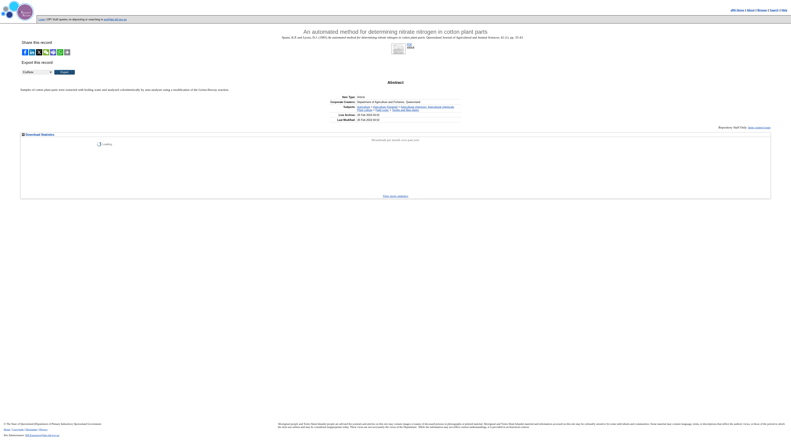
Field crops (382, 110)
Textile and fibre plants (405, 110)
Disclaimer (31, 429)
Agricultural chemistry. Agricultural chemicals (427, 107)
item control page (759, 127)
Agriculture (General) (385, 107)
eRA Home (737, 10)
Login (42, 19)
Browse (762, 10)
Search (774, 10)
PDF (409, 44)
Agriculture (363, 107)
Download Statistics (39, 134)
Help (784, 10)
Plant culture (364, 110)
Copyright (18, 429)
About (751, 10)
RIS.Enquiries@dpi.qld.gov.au (42, 435)
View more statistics (395, 196)
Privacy (43, 429)
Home (7, 429)
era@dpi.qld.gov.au (115, 19)
